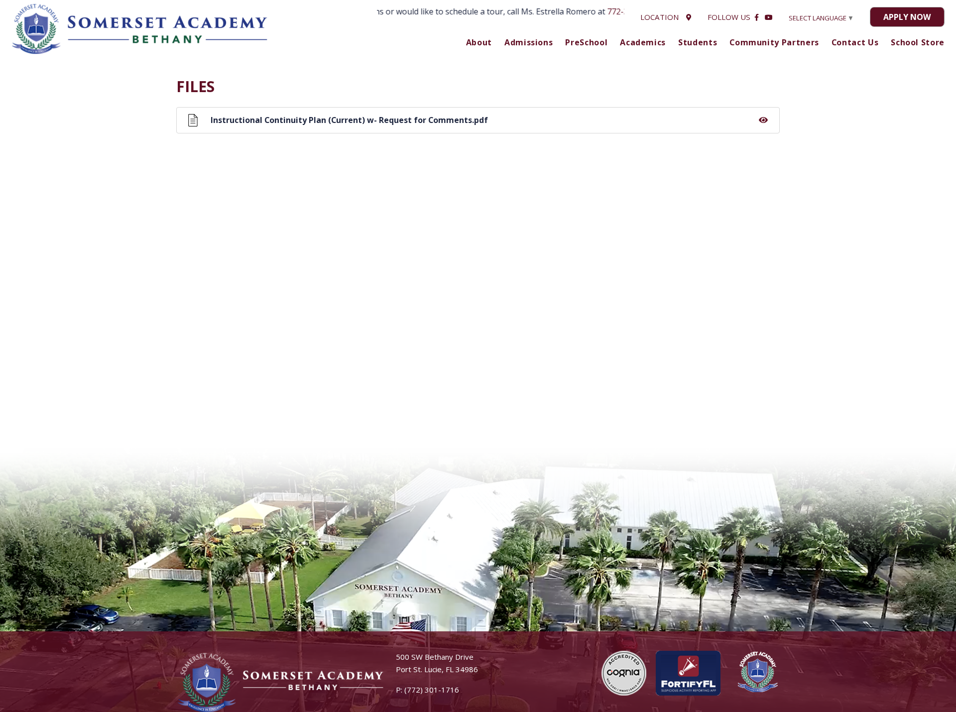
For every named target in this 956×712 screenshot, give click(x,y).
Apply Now (907, 16)
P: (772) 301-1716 (427, 690)
